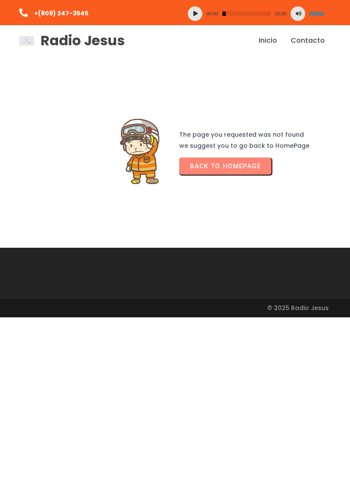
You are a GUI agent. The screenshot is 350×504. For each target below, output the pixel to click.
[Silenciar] (298, 13)
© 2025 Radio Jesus (298, 308)
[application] (256, 13)
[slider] (317, 13)
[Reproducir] (195, 13)
